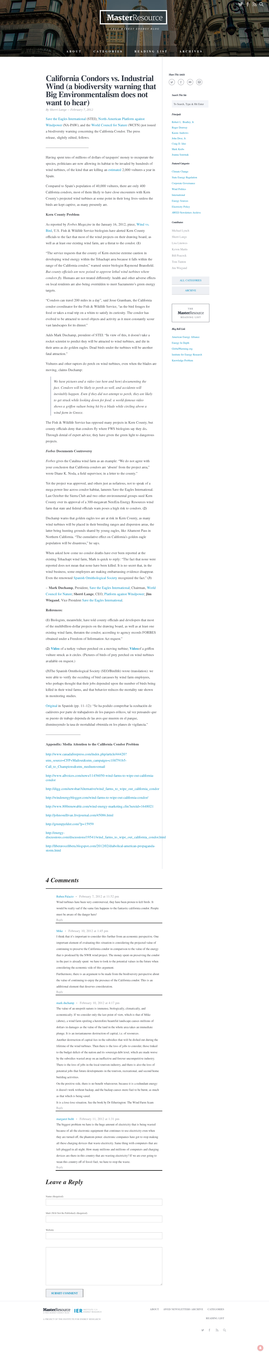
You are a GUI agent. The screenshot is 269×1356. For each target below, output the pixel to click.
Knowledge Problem (182, 360)
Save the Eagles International (109, 587)
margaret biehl (65, 1119)
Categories (108, 51)
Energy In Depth (180, 342)
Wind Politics (179, 189)
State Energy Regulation (184, 177)
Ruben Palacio (65, 896)
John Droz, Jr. (179, 138)
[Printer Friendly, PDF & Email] (199, 82)
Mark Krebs (178, 149)
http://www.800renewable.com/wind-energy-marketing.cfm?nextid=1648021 (100, 806)
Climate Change (180, 171)
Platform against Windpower (124, 594)
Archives (191, 51)
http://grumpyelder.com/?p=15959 (70, 823)
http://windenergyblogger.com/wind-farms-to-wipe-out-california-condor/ (97, 797)
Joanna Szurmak (180, 154)
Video (55, 648)
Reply (59, 920)
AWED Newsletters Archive (186, 212)
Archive (190, 290)
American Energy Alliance (185, 337)
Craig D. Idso (179, 143)
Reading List (151, 51)
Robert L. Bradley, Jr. (183, 122)
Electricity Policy (181, 206)
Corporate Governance (183, 183)
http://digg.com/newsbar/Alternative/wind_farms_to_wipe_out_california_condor (102, 788)
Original (51, 705)
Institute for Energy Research (187, 354)
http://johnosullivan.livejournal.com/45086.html (79, 815)
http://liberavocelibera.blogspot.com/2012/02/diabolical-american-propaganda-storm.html (100, 847)
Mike (59, 931)
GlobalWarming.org (182, 348)
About (74, 51)
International (178, 195)
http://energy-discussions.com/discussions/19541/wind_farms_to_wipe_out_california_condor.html (106, 834)
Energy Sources (180, 200)
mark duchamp (65, 1003)
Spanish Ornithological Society (95, 577)
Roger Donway (179, 127)
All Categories (190, 280)
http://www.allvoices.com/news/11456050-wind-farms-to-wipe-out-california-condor (100, 777)
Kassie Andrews (180, 133)
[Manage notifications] (260, 1348)
